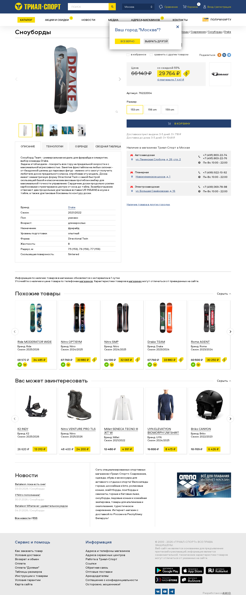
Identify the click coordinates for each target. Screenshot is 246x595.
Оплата (20, 563)
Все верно (128, 41)
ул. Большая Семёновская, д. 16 (155, 191)
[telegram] (229, 55)
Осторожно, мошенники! (103, 584)
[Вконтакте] (158, 591)
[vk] (224, 55)
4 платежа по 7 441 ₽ (170, 79)
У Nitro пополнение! (27, 495)
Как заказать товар (29, 551)
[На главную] (38, 6)
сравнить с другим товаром (171, 54)
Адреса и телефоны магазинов (108, 551)
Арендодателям (97, 576)
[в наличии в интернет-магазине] (25, 364)
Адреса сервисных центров (105, 555)
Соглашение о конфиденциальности (112, 580)
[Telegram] (172, 591)
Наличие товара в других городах (148, 204)
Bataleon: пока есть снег (30, 484)
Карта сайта (23, 584)
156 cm (152, 109)
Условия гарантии (28, 580)
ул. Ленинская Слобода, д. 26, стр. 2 (158, 159)
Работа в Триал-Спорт (101, 559)
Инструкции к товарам (31, 576)
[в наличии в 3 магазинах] (19, 364)
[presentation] (18, 79)
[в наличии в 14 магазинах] (149, 364)
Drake (71, 207)
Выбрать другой (156, 41)
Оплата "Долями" (27, 567)
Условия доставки (28, 555)
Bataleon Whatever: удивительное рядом (41, 506)
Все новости (23, 518)
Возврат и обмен (27, 559)
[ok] (219, 55)
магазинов (86, 281)
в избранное (138, 54)
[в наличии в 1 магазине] (193, 364)
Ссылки (91, 563)
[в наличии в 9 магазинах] (106, 364)
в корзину (182, 123)
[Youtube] (165, 591)
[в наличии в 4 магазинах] (63, 364)
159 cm (170, 109)
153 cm (135, 109)
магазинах (135, 281)
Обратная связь (97, 567)
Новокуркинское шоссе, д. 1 (153, 176)
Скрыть (222, 294)
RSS (35, 518)
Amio (226, 593)
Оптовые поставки (99, 572)
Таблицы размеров (28, 572)
